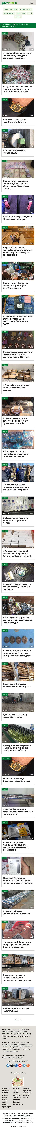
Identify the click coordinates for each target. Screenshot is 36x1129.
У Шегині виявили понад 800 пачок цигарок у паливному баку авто (17, 587)
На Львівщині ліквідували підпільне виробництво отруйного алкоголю (16, 285)
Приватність (18, 1104)
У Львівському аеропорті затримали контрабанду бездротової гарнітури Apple (17, 553)
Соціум (26, 1095)
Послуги (16, 1088)
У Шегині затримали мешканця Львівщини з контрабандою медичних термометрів (15, 846)
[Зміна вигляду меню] (31, 3)
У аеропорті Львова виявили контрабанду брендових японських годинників (17, 56)
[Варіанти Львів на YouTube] (20, 1065)
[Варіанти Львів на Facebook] (8, 1065)
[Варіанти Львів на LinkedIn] (16, 1065)
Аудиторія (6, 1107)
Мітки (4, 1100)
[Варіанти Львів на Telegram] (24, 1065)
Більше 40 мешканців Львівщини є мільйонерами (17, 779)
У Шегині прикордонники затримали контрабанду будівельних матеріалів (15, 421)
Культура (27, 1091)
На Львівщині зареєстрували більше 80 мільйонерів (17, 218)
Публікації (6, 1088)
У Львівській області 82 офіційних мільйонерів (14, 120)
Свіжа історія (21, 13)
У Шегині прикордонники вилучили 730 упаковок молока (15, 520)
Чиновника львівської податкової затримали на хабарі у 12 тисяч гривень (16, 487)
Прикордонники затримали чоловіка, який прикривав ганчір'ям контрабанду (17, 748)
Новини (18, 17)
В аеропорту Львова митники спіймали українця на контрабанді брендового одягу (17, 320)
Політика (16, 1100)
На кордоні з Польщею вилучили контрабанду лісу (17, 685)
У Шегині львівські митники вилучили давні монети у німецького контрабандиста (17, 653)
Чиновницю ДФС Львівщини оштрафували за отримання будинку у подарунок (17, 944)
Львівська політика (11, 9)
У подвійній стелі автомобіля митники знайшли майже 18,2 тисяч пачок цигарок (17, 89)
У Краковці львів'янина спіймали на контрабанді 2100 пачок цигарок (18, 812)
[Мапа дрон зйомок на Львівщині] (18, 1081)
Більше (18, 1019)
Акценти (5, 1091)
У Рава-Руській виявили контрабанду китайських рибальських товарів (15, 454)
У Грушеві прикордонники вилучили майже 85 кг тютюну (16, 387)
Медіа (4, 1097)
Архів (4, 1102)
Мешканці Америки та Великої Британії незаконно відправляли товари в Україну (18, 880)
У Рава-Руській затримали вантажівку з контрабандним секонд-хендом (17, 620)
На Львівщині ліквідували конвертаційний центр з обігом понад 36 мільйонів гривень (16, 185)
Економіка (27, 1093)
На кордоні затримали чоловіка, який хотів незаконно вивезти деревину (18, 977)
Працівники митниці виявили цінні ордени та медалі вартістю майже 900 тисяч (17, 354)
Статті (30, 13)
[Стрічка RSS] (28, 1065)
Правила (16, 1102)
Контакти (17, 1097)
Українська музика (25, 9)
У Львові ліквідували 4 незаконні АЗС (14, 151)
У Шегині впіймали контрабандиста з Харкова (16, 912)
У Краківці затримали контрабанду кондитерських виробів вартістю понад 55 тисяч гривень (17, 251)
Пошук (5, 1104)
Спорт (25, 1097)
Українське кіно (9, 13)
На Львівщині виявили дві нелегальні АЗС (16, 1009)
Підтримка (17, 1095)
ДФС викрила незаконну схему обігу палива (15, 715)
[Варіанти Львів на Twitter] (12, 1065)
